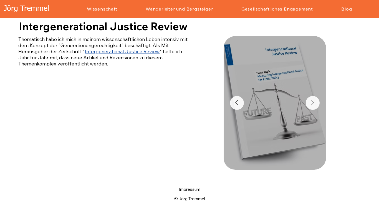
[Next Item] (313, 103)
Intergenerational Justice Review (122, 51)
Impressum (189, 189)
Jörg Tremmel (26, 8)
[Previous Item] (237, 103)
